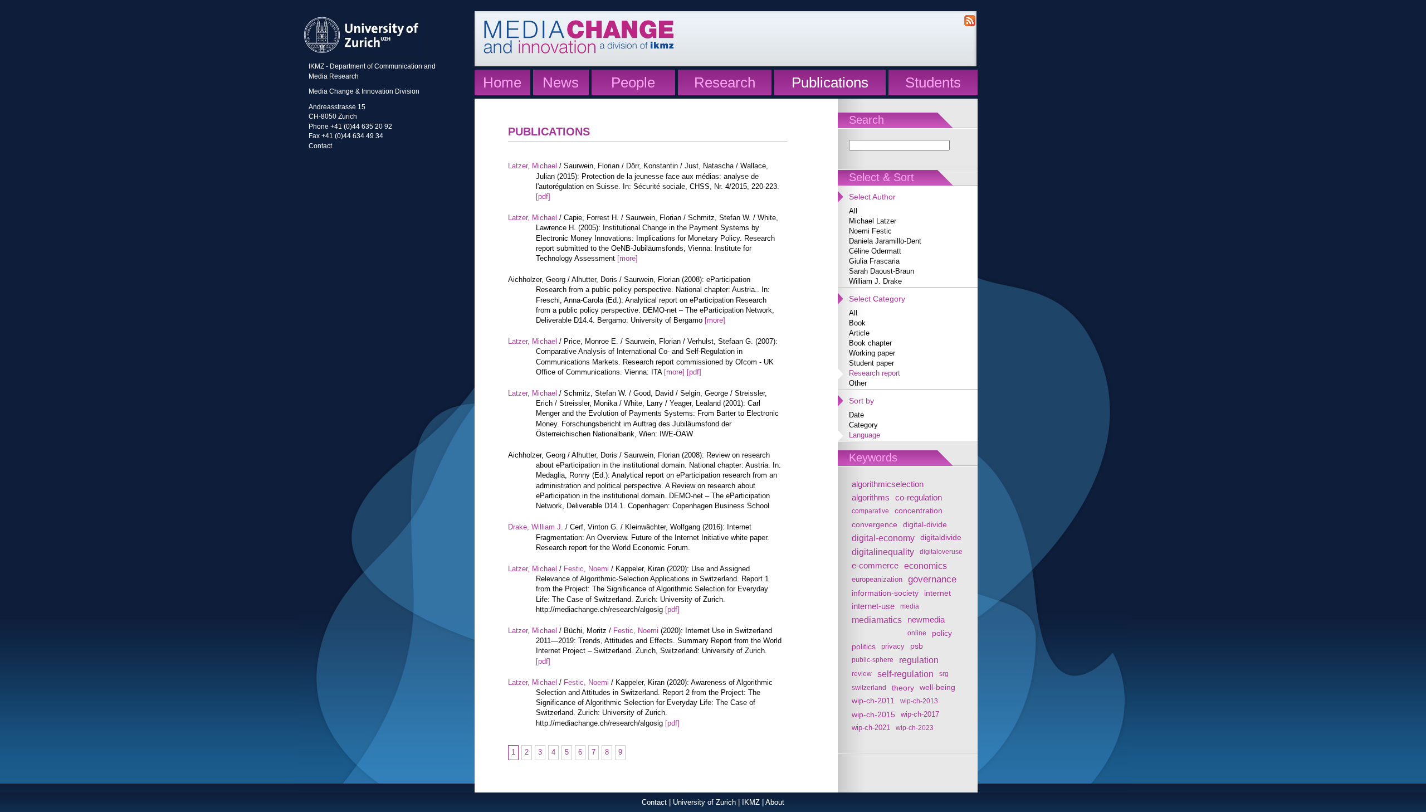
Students (933, 82)
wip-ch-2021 (871, 728)
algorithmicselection (888, 484)
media (909, 606)
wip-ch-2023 (915, 727)
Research (724, 82)
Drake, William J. (535, 527)
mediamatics (877, 620)
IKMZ (751, 802)
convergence (874, 524)
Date (856, 415)
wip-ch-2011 (873, 701)
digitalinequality (883, 552)
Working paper (872, 353)
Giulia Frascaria (874, 261)
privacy (893, 646)
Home (502, 82)
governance (932, 579)
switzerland (869, 687)
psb (916, 646)
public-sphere (872, 659)
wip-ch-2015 (873, 714)
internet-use (873, 606)
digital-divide (925, 524)
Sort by (861, 400)
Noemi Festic (870, 231)
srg (944, 673)
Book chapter (870, 343)
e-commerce (875, 565)
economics (925, 566)
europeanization (877, 580)
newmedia (926, 619)
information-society (885, 593)
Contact (320, 145)
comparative (870, 510)
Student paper (871, 363)
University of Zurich (704, 802)
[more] (627, 258)
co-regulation (918, 497)
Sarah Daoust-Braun (881, 271)
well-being (937, 687)
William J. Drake (875, 281)
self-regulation (905, 674)
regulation (919, 660)
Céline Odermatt (875, 251)
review (862, 673)
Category (863, 425)
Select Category (877, 298)
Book (857, 323)
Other (858, 383)
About (774, 802)
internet (937, 593)
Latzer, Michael (532, 166)
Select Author (872, 196)
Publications (830, 82)
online (916, 632)
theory (903, 687)
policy (942, 633)
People (633, 82)
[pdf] (543, 196)
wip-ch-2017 (920, 714)
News (561, 82)
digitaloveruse (941, 551)
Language (864, 435)
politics (864, 646)
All (853, 211)
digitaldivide (940, 537)
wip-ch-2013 (919, 700)
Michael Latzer (872, 221)
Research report (874, 373)
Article (859, 333)
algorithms (871, 497)
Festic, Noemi (586, 569)
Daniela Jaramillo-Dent (885, 241)
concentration (918, 511)
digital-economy (883, 538)
